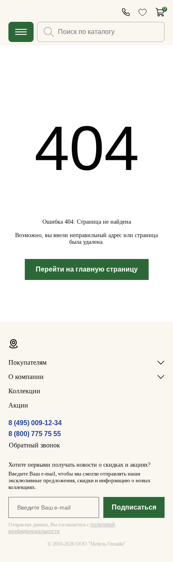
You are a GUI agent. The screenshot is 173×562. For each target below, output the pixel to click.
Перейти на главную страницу (87, 269)
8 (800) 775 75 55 (34, 433)
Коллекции (24, 391)
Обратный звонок (34, 445)
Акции (18, 405)
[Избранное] (142, 12)
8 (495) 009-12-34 (35, 422)
